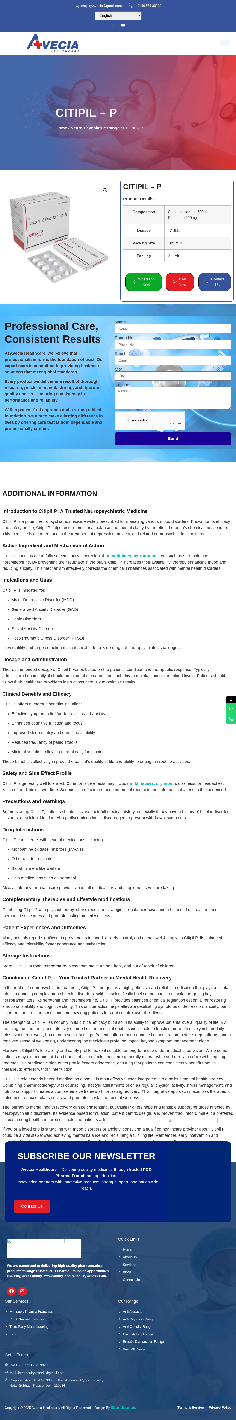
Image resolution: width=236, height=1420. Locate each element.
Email (120, 353)
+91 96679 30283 (148, 6)
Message (123, 385)
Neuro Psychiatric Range (95, 128)
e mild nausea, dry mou (149, 783)
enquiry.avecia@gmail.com (101, 6)
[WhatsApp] (231, 708)
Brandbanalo (123, 1407)
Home (61, 128)
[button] (105, 190)
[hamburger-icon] (225, 43)
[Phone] (231, 719)
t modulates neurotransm (133, 556)
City (118, 369)
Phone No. (124, 338)
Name (120, 322)
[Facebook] (113, 25)
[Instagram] (123, 25)
